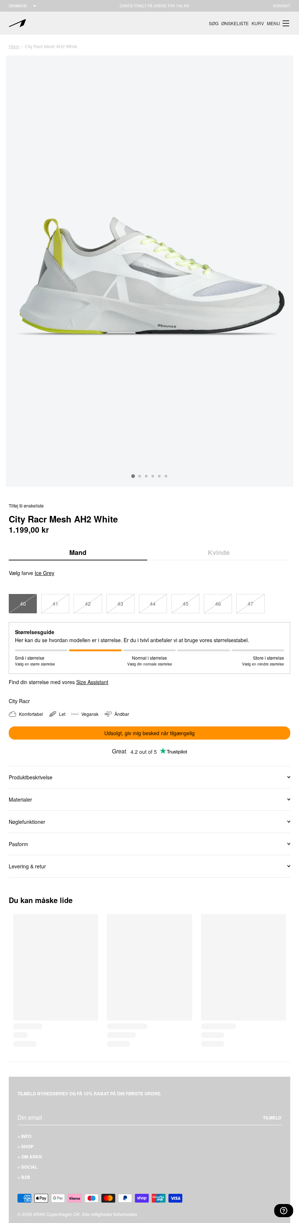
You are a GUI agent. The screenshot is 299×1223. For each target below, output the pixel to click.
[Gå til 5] (159, 476)
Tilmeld (272, 1117)
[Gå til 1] (133, 476)
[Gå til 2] (139, 476)
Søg (213, 23)
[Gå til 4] (152, 476)
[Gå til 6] (165, 476)
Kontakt (281, 5)
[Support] (283, 1210)
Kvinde (219, 552)
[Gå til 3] (146, 476)
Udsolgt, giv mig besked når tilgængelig (149, 733)
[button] (278, 23)
